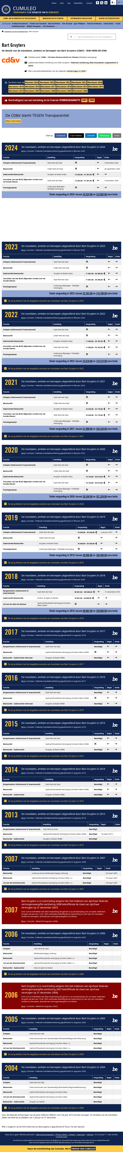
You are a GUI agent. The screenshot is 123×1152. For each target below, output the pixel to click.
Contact (89, 3)
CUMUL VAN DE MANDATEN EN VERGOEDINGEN (19, 19)
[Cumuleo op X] (102, 3)
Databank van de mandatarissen (16, 31)
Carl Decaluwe (48, 26)
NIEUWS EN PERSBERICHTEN (109, 19)
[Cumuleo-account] (113, 2)
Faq (68, 3)
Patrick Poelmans (94, 23)
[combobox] (95, 36)
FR (119, 2)
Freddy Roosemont (20, 23)
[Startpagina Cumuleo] (2, 31)
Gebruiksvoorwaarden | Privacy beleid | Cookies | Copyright (60, 1134)
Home (54, 3)
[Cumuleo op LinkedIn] (106, 3)
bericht (81, 1126)
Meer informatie (13, 121)
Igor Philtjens (79, 23)
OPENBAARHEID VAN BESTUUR (81, 19)
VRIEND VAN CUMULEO (83, 1148)
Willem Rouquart (34, 26)
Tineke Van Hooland (38, 23)
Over (62, 3)
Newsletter (78, 3)
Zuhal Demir (109, 23)
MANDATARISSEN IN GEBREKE (53, 19)
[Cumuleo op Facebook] (98, 3)
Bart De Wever (54, 23)
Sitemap (90, 1134)
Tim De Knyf (67, 23)
